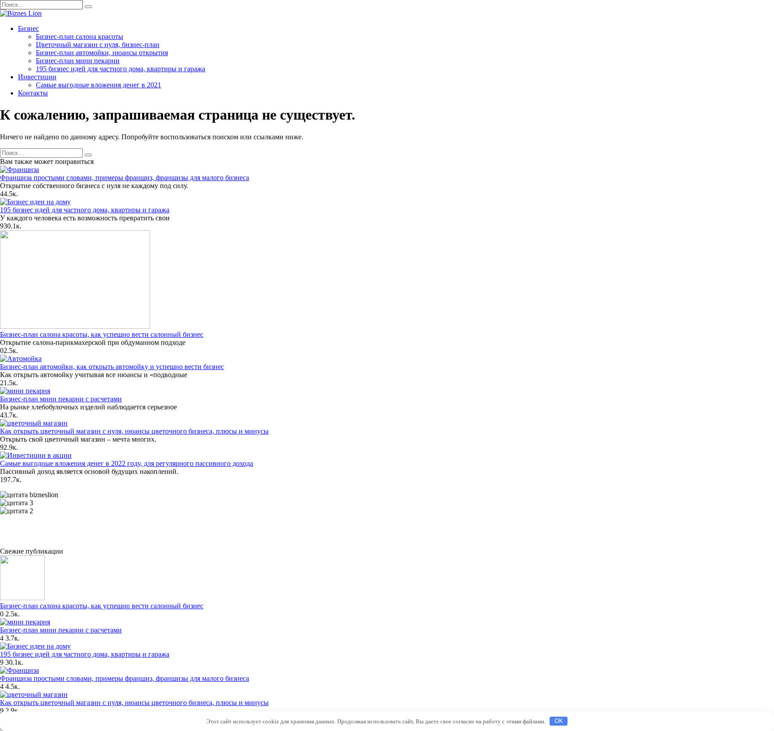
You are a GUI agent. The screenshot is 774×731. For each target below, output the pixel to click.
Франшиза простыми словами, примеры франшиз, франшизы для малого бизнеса (124, 177)
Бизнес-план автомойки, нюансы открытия (102, 52)
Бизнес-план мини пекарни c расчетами (61, 399)
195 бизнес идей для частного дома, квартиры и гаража (120, 69)
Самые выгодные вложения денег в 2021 (98, 85)
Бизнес (28, 28)
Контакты (33, 93)
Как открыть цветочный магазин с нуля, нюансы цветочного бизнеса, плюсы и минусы (134, 431)
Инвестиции (37, 77)
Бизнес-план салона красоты (79, 36)
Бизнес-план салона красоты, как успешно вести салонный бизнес (101, 334)
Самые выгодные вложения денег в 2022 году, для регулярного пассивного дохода (126, 463)
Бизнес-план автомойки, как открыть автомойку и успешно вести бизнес (112, 366)
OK (559, 721)
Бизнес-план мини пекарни (78, 60)
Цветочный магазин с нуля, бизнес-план (97, 44)
